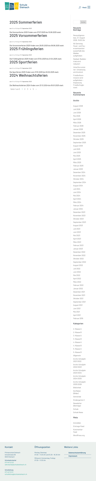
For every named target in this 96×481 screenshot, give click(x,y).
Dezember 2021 (79, 292)
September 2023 (79, 222)
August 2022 (78, 265)
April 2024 (77, 199)
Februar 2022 (78, 285)
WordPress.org (79, 435)
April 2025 (77, 159)
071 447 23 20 (9, 462)
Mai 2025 (76, 156)
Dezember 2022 (79, 252)
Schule (75, 409)
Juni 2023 (77, 232)
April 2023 (77, 239)
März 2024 (77, 202)
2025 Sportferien (23, 62)
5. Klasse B (77, 352)
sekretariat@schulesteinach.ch (15, 464)
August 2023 (78, 225)
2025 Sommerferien (26, 22)
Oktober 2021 (78, 298)
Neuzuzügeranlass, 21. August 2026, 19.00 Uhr (79, 37)
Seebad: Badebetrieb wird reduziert (79, 61)
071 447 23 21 (9, 472)
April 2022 (77, 278)
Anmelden (77, 423)
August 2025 (78, 146)
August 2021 (78, 305)
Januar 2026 (78, 129)
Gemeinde (77, 397)
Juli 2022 (76, 269)
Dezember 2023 (79, 212)
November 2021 (79, 295)
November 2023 (79, 215)
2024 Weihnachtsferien (29, 75)
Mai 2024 (76, 195)
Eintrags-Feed (78, 426)
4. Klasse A (77, 342)
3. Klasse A (77, 335)
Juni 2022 (77, 272)
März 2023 (77, 242)
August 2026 (78, 106)
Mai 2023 (76, 235)
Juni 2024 (77, 192)
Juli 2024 (76, 189)
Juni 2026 (77, 112)
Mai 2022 (76, 275)
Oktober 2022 (78, 259)
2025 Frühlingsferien (26, 48)
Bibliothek (77, 387)
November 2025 (79, 136)
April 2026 (77, 119)
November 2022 (79, 255)
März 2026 (77, 122)
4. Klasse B (77, 345)
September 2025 (79, 142)
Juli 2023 (76, 229)
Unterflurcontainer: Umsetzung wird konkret (79, 69)
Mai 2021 (76, 312)
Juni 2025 (77, 152)
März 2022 (77, 282)
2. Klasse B (77, 332)
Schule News (78, 412)
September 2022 (79, 262)
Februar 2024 (78, 205)
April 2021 (77, 315)
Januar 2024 (78, 209)
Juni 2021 (77, 308)
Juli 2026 (76, 109)
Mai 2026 (76, 116)
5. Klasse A (77, 349)
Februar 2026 (78, 126)
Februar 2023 (78, 245)
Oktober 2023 (78, 219)
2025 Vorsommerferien (28, 35)
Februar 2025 (78, 166)
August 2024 (78, 185)
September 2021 (79, 302)
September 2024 (79, 182)
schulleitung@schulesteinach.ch (16, 474)
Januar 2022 (78, 288)
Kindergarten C (79, 400)
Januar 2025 (78, 169)
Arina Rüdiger (16, 28)
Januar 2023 (78, 249)
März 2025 (77, 162)
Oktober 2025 (78, 139)
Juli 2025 (76, 149)
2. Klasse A (77, 329)
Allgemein (77, 355)
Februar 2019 (78, 318)
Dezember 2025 (79, 132)
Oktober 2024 (78, 179)
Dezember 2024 (79, 172)
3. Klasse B (77, 339)
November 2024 (79, 176)
